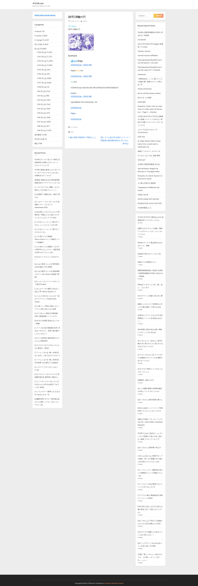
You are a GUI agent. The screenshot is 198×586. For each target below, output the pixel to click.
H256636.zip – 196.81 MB (81, 65)
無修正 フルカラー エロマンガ (149, 151)
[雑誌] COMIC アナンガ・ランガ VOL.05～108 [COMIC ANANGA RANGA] (150, 422)
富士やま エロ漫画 (144, 98)
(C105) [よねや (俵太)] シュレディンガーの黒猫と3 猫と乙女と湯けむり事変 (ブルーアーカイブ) (150, 436)
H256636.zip (76, 108)
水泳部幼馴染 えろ (144, 208)
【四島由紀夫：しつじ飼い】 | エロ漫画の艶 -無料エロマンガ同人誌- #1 (150, 82)
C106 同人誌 (42, 78)
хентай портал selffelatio (148, 55)
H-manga (74, 127)
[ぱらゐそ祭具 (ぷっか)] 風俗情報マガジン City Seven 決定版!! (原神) (47, 274)
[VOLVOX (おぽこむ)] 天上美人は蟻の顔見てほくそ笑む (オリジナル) (150, 509)
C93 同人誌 (41, 104)
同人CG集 (38, 44)
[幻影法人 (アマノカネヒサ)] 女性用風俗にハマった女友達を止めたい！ (150, 318)
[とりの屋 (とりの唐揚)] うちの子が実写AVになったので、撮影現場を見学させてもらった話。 (47, 249)
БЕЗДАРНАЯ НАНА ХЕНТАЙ (149, 203)
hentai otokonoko (145, 89)
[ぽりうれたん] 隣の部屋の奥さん (150, 400)
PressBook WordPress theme (113, 583)
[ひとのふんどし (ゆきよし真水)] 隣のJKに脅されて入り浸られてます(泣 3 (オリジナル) (150, 344)
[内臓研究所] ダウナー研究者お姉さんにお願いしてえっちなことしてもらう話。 (47, 402)
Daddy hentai (143, 195)
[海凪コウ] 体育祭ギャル (147, 262)
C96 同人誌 (41, 117)
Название (142, 74)
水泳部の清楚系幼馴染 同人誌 (149, 164)
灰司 (72, 132)
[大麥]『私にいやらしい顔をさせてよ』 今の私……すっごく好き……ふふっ (150, 557)
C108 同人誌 (42, 87)
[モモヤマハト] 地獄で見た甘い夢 (150, 296)
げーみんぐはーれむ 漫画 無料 (149, 155)
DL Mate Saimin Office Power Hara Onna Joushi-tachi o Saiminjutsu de (149, 144)
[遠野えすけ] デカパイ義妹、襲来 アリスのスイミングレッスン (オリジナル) (150, 231)
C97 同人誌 (41, 122)
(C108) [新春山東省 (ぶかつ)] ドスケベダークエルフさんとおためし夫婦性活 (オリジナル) (47, 173)
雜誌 (36, 143)
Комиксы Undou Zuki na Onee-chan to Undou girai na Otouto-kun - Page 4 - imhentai (150, 109)
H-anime (38, 36)
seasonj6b (142, 102)
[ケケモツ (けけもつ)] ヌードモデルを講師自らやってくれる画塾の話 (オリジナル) (150, 358)
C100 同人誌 (42, 52)
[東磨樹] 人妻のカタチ (146, 380)
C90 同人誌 (41, 91)
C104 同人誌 (42, 70)
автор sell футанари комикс (149, 93)
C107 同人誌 (42, 83)
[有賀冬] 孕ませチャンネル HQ (149, 254)
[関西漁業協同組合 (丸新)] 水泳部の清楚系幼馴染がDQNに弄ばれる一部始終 (150, 273)
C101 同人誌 (41, 57)
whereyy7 (142, 160)
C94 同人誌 (41, 109)
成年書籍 (38, 135)
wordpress (142, 40)
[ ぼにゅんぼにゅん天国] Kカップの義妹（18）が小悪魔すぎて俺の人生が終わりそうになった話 (150, 459)
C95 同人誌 (41, 113)
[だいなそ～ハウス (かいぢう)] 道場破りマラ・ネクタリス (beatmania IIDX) (47, 205)
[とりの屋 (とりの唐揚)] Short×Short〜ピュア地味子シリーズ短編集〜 (47, 239)
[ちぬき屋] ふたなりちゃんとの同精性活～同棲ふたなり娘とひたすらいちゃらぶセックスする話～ (47, 215)
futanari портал (144, 51)
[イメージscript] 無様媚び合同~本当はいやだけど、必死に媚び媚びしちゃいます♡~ (47, 331)
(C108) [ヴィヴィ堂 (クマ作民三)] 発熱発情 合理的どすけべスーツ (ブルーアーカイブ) (47, 162)
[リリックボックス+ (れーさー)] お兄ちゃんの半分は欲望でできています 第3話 (47, 384)
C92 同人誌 (41, 100)
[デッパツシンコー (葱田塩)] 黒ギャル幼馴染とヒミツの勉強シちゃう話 (150, 473)
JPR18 (85, 21)
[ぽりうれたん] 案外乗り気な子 (149, 447)
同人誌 (37, 49)
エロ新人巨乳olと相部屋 (147, 183)
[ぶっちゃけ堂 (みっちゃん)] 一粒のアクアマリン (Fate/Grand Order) (47, 299)
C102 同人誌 (42, 61)
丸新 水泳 (141, 137)
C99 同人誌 (41, 130)
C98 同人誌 (41, 126)
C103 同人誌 (41, 65)
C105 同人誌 (41, 74)
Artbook (38, 31)
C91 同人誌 (41, 96)
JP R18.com (38, 3)
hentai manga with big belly (148, 199)
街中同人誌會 (39, 139)
